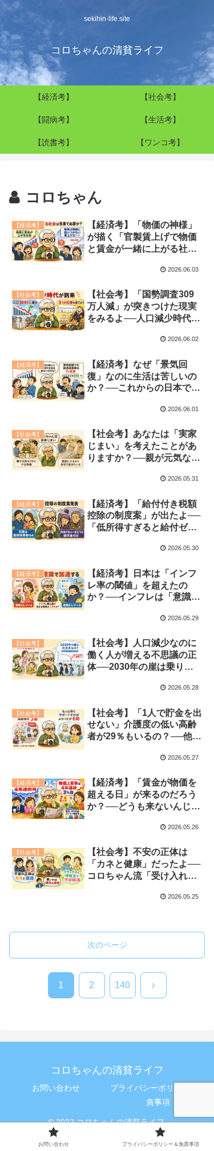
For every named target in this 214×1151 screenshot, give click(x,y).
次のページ (107, 944)
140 (122, 985)
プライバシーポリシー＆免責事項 (158, 1095)
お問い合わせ (56, 1087)
